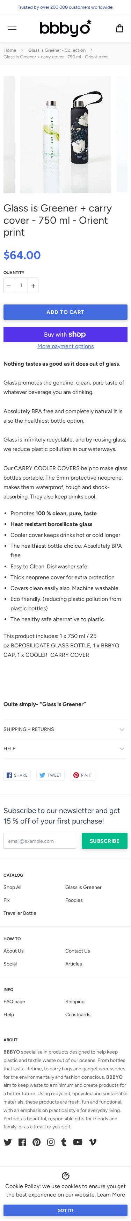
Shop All (12, 887)
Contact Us (77, 951)
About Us (13, 951)
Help (8, 1015)
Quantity (13, 272)
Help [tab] (9, 749)
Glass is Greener (83, 887)
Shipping (75, 1002)
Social (10, 964)
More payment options (65, 346)
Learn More (111, 1194)
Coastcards (77, 1015)
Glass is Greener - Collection (57, 50)
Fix (6, 900)
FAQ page (14, 1002)
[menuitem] (120, 28)
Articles (73, 964)
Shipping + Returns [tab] (28, 729)
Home (9, 50)
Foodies (74, 900)
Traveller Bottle (19, 913)
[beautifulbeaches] (65, 28)
